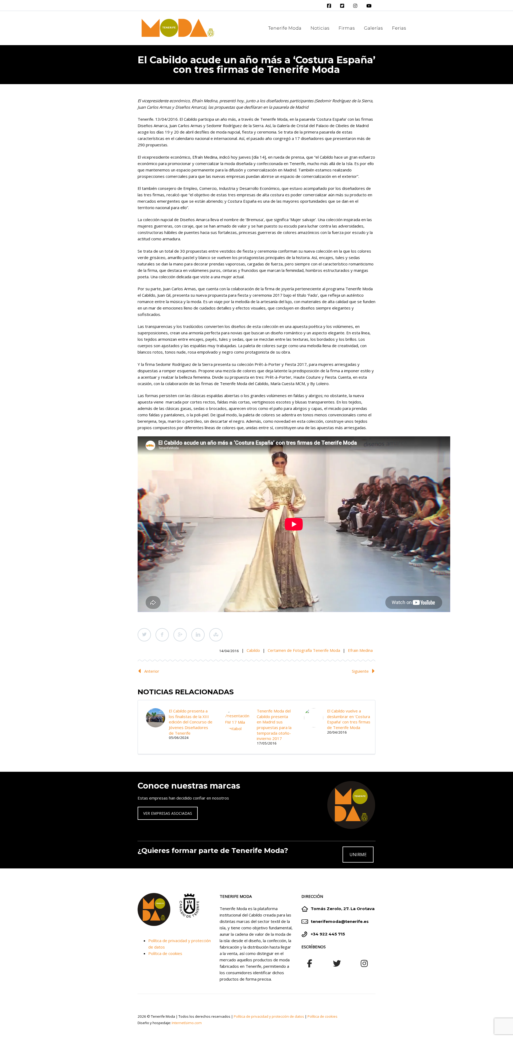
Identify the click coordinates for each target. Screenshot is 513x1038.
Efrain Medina (360, 650)
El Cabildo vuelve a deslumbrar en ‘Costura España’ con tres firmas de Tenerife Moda (348, 719)
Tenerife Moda (284, 28)
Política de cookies (165, 953)
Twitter (144, 634)
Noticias (319, 28)
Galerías (373, 28)
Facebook (162, 634)
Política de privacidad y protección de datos (269, 1016)
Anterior (151, 671)
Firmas (347, 28)
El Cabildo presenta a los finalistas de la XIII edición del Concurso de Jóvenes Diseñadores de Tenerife (190, 722)
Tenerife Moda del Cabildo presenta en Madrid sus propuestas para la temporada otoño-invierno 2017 (274, 724)
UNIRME (358, 854)
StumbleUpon (216, 634)
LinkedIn (198, 634)
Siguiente (360, 671)
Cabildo (253, 650)
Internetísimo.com (187, 1022)
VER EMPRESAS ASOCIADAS (167, 813)
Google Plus (180, 634)
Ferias (399, 28)
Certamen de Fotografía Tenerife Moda (304, 650)
